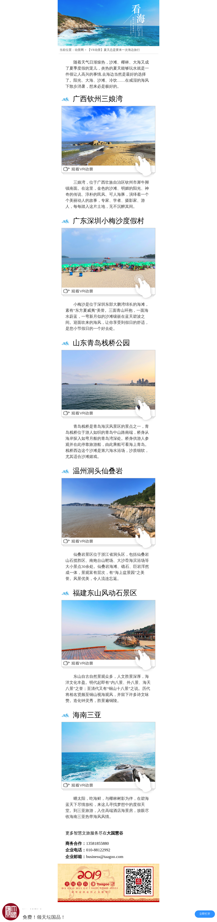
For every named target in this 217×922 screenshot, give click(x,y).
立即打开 (204, 913)
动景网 (79, 49)
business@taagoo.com (104, 856)
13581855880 (97, 843)
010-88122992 (98, 850)
